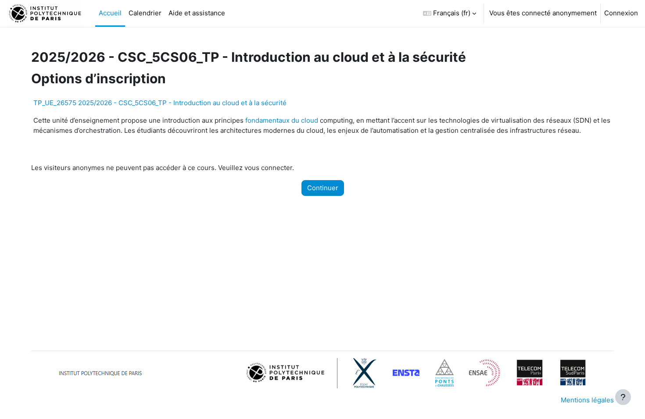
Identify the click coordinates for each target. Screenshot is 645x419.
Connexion (621, 13)
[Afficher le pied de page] (623, 397)
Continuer (322, 188)
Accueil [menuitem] (110, 13)
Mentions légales (587, 400)
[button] (449, 13)
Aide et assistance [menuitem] (196, 13)
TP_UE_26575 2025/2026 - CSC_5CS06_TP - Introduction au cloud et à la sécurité (160, 103)
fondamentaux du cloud (281, 120)
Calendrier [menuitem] (145, 13)
